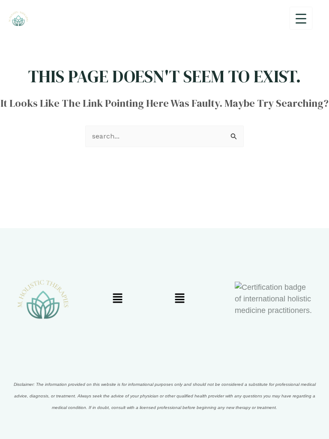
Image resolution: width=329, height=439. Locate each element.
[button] (117, 298)
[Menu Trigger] (301, 18)
